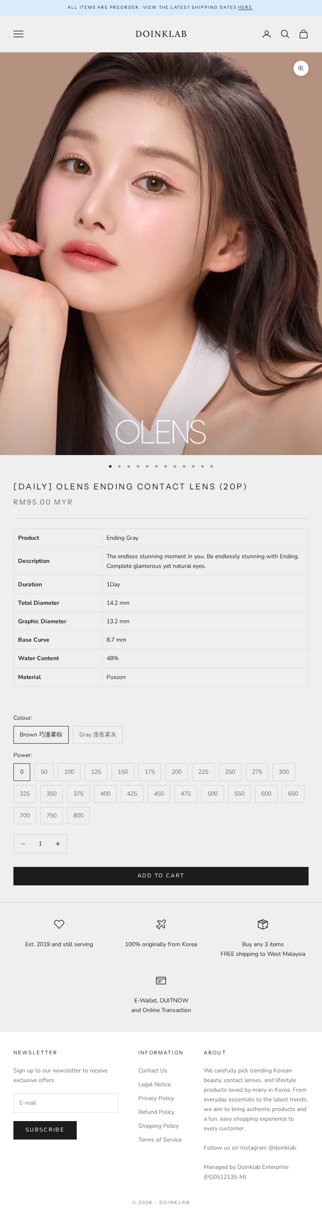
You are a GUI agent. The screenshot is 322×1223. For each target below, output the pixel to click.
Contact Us (152, 1071)
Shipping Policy (158, 1126)
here (245, 7)
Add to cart (161, 876)
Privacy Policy (156, 1098)
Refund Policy (156, 1112)
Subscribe (45, 1130)
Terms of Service (160, 1140)
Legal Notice (154, 1084)
